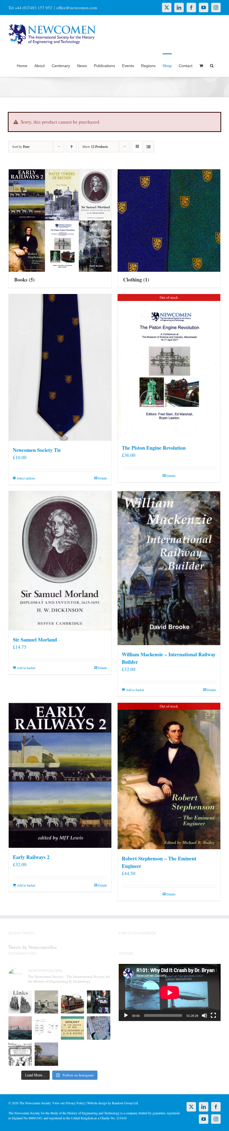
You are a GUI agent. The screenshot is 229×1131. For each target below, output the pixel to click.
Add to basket (26, 667)
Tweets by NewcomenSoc (32, 947)
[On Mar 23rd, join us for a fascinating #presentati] (72, 1028)
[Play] (126, 1015)
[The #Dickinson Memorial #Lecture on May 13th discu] (46, 1002)
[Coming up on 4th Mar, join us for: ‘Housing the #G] (46, 1054)
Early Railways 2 (31, 857)
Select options (26, 478)
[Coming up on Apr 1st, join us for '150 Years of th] (46, 1028)
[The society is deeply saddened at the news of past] (98, 1002)
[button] (212, 65)
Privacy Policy (75, 1103)
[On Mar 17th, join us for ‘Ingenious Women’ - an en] (98, 1028)
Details (102, 478)
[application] (170, 992)
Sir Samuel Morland (35, 639)
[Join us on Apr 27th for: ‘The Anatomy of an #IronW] (72, 1002)
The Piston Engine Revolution (154, 447)
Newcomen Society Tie (37, 450)
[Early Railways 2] (60, 775)
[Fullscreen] (213, 1015)
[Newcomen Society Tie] (60, 367)
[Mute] (204, 1015)
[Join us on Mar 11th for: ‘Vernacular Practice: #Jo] (20, 1054)
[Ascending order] (71, 146)
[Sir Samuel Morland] (60, 560)
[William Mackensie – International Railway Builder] (169, 568)
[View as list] (148, 146)
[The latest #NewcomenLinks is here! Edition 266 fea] (20, 1002)
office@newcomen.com (76, 7)
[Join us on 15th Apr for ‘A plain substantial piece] (20, 1028)
